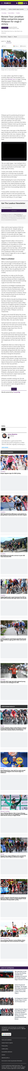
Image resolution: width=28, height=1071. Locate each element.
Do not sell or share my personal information (12, 1060)
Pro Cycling (4, 13)
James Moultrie (13, 27)
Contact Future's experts (7, 1042)
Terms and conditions (7, 1039)
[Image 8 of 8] (23, 58)
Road (3, 429)
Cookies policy (5, 1048)
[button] (26, 3)
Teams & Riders (11, 13)
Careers (3, 1054)
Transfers (18, 13)
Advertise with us (6, 1057)
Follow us (16, 46)
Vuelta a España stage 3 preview (16, 9)
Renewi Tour (11, 79)
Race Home (3, 36)
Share (5, 46)
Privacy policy (5, 1045)
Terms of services (17, 214)
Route (15, 36)
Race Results (5, 27)
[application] (14, 151)
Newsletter (24, 46)
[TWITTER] (9, 438)
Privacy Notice (19, 215)
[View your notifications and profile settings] (16, 3)
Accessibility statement (7, 1051)
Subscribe (20, 3)
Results (9, 41)
